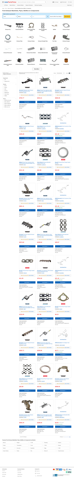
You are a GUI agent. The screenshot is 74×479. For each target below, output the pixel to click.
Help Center (4, 472)
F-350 (59, 448)
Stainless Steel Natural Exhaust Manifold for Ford (26, 91)
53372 (25, 164)
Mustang (46, 442)
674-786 (60, 92)
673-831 (60, 381)
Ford (6, 8)
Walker (6, 95)
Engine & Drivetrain (11, 8)
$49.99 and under (8, 100)
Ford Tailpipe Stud (62, 342)
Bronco (4, 442)
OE (5, 79)
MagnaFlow (7, 92)
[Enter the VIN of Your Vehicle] (56, 16)
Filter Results (67, 16)
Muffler (54, 29)
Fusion (4, 445)
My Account (19, 470)
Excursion (18, 448)
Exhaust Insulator (19, 64)
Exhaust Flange (66, 29)
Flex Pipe (54, 41)
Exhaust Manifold (19, 29)
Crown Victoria (5, 450)
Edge (45, 448)
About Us (3, 470)
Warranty (3, 476)
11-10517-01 (44, 164)
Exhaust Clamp (31, 41)
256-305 (60, 164)
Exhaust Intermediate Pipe (54, 65)
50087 (43, 92)
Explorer (59, 442)
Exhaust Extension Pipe (8, 65)
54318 (43, 200)
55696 (25, 128)
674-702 (25, 200)
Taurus (4, 448)
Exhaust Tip (7, 29)
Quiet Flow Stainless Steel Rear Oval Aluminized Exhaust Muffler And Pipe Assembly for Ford (45, 199)
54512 (43, 345)
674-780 (25, 345)
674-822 (25, 92)
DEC (5, 89)
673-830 (25, 417)
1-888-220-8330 (39, 475)
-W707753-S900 (62, 345)
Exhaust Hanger (66, 41)
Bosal (6, 85)
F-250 (45, 445)
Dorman (6, 90)
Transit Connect (61, 450)
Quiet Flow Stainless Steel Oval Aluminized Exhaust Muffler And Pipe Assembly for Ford (26, 163)
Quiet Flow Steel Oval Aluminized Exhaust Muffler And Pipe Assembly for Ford (26, 307)
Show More (36, 69)
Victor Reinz (7, 94)
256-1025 (43, 381)
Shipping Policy (19, 474)
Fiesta (18, 450)
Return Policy (19, 476)
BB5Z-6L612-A (61, 417)
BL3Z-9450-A (61, 128)
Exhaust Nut (66, 64)
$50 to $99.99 (7, 101)
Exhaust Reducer (31, 64)
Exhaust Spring (42, 64)
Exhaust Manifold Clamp (31, 30)
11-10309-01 (26, 381)
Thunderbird (19, 445)
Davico (6, 87)
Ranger (18, 442)
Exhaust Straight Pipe (43, 41)
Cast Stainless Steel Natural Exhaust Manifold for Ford (45, 271)
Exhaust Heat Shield (31, 52)
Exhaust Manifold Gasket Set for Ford (43, 127)
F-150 (32, 442)
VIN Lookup (4, 474)
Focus (32, 445)
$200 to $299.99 (8, 105)
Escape (59, 445)
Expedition (32, 448)
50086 (43, 417)
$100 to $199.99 (8, 103)
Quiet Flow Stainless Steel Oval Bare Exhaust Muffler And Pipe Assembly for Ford (44, 91)
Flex (31, 450)
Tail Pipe (19, 52)
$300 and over (7, 106)
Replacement (7, 81)
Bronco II (46, 450)
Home (3, 8)
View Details (26, 138)
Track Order (19, 472)
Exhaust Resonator (8, 52)
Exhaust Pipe (19, 41)
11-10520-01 (44, 128)
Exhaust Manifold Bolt (43, 52)
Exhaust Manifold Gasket (43, 30)
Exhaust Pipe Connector (54, 53)
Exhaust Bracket (66, 52)
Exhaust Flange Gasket (7, 42)
